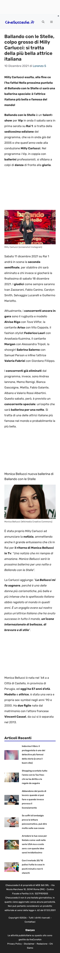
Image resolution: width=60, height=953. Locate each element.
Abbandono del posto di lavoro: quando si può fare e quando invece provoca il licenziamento (34, 799)
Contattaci (30, 922)
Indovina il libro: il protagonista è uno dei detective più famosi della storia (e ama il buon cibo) (33, 754)
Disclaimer (29, 943)
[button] (43, 22)
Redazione (42, 943)
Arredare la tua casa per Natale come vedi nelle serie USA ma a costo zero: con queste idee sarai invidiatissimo (34, 844)
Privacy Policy (14, 943)
